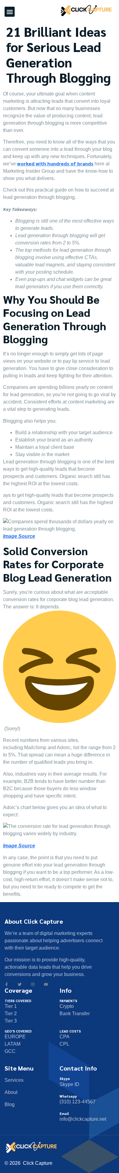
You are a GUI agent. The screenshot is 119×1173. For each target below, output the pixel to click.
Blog (10, 1104)
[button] (10, 12)
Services (14, 1080)
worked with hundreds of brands (55, 163)
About (11, 1092)
